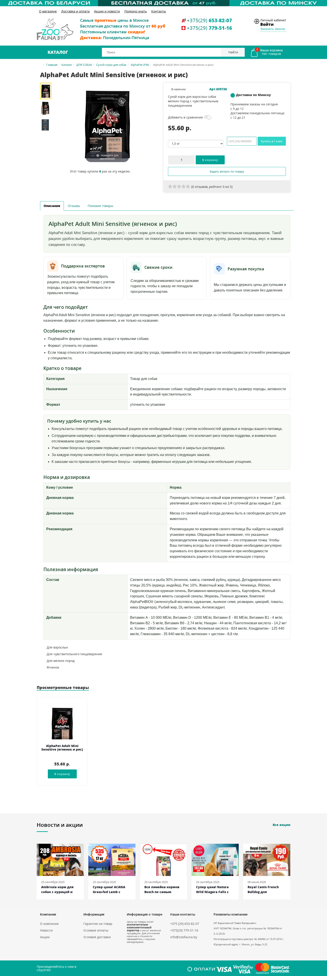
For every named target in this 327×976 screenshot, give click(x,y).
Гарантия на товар (97, 924)
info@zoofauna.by (183, 937)
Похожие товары (100, 206)
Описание (52, 206)
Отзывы (74, 206)
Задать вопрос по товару (227, 171)
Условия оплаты (95, 930)
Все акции (281, 825)
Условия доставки (97, 937)
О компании (49, 924)
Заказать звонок (272, 29)
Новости (46, 930)
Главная (51, 65)
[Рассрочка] (163, 3)
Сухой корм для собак (111, 65)
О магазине (48, 11)
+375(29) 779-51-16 (184, 930)
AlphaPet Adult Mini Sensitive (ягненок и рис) (62, 747)
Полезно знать (135, 11)
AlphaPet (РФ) (140, 65)
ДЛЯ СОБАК (84, 65)
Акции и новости (107, 11)
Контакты (158, 11)
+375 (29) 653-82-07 (184, 924)
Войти (267, 24)
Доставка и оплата (75, 11)
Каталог (58, 52)
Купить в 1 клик (272, 141)
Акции (45, 937)
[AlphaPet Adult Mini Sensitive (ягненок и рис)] (47, 91)
